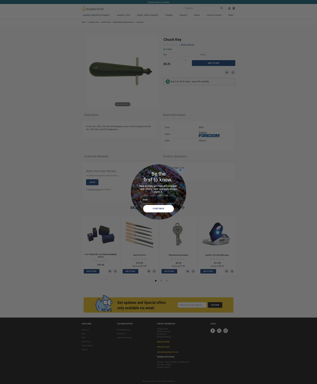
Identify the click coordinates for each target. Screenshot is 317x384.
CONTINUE (158, 208)
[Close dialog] (180, 170)
